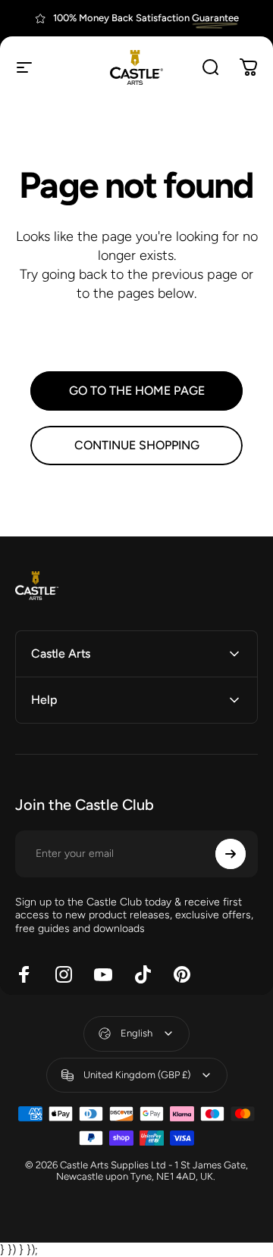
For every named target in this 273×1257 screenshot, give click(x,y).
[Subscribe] (230, 854)
